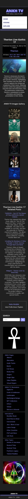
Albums (9, 357)
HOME (5, 19)
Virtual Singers (11, 383)
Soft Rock (10, 436)
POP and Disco (12, 433)
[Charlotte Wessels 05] (14, 142)
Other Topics (9, 440)
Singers (9, 374)
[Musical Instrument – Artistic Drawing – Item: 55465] (14, 118)
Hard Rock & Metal (13, 419)
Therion (14, 50)
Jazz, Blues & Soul (13, 424)
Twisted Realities (12, 454)
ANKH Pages (9, 355)
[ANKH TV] (14, 349)
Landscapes (11, 395)
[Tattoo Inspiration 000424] (14, 201)
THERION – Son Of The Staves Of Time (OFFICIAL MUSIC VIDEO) (15, 215)
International (9, 413)
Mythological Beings (13, 398)
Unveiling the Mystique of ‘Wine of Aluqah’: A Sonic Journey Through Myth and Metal (15, 243)
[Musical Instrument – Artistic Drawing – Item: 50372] (14, 178)
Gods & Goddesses (13, 392)
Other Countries (12, 430)
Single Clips (10, 377)
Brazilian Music (12, 416)
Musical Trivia (11, 445)
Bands (9, 366)
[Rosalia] (14, 167)
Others (9, 404)
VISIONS (6, 23)
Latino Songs (11, 427)
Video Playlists (11, 380)
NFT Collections (12, 401)
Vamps (9, 407)
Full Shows (10, 369)
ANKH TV (14, 10)
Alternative (10, 360)
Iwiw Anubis (14, 304)
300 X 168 (20, 54)
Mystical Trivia (11, 448)
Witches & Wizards (13, 409)
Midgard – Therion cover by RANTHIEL (15, 271)
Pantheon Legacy (12, 451)
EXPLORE (6, 26)
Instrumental (11, 422)
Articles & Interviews (13, 442)
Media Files (10, 372)
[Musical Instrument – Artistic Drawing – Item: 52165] (14, 130)
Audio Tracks (11, 363)
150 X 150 (12, 54)
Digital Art (10, 389)
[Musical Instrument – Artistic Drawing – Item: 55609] (14, 190)
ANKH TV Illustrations (12, 387)
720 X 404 (16, 56)
